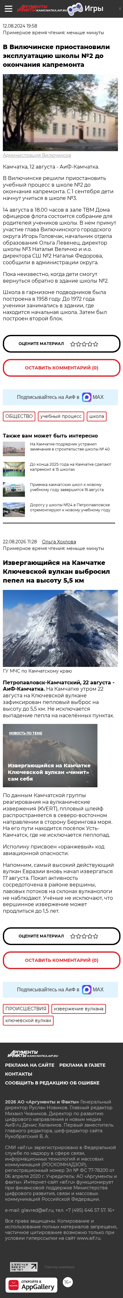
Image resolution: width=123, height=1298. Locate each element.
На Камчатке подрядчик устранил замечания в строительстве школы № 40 (70, 446)
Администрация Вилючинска (37, 155)
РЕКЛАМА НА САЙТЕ (29, 1065)
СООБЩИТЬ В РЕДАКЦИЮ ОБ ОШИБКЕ (52, 1083)
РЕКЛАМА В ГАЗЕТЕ (82, 1065)
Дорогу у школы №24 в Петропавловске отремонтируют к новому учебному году (70, 507)
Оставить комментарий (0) (61, 368)
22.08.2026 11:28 (20, 542)
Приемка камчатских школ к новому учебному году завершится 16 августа (67, 487)
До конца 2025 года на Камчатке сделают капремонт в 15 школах (70, 467)
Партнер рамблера (59, 1267)
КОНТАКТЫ (18, 1074)
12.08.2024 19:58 (20, 26)
